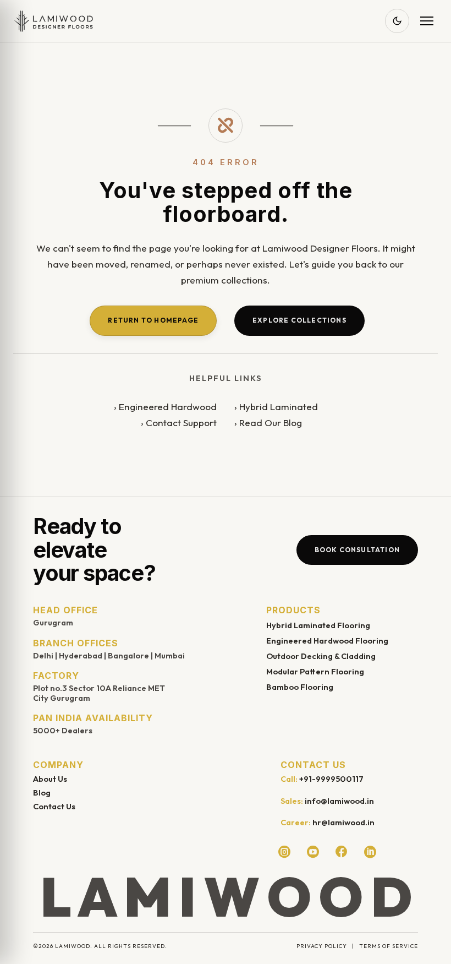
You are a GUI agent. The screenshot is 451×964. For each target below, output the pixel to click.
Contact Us (54, 806)
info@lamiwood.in (339, 801)
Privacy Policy (321, 946)
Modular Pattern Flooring (315, 671)
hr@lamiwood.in (343, 822)
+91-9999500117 (331, 779)
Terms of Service (388, 946)
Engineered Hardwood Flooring (327, 640)
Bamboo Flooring (299, 687)
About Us (50, 779)
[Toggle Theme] (397, 21)
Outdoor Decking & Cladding (321, 656)
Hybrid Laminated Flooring (318, 625)
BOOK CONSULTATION (357, 550)
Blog (42, 792)
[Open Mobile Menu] (427, 21)
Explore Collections (299, 320)
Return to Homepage (153, 320)
